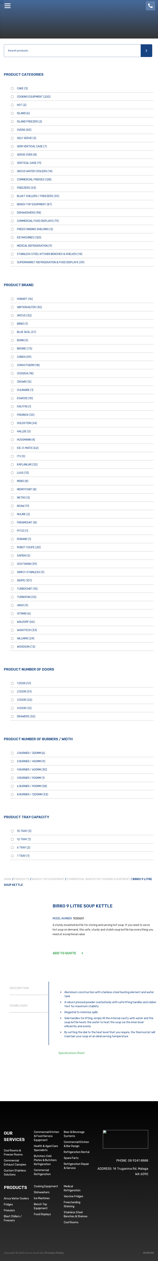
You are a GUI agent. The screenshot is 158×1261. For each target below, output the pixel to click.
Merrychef (26, 489)
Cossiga (25, 373)
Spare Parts (71, 1158)
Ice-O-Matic (28, 448)
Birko (22, 323)
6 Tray (23, 847)
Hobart (25, 299)
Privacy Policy (54, 1252)
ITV (21, 456)
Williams (25, 638)
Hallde (24, 431)
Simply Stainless (30, 572)
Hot (21, 105)
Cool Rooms (71, 1222)
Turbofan (26, 597)
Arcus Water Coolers (34, 171)
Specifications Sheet (72, 1053)
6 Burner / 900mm (32, 786)
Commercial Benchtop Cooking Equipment (98, 879)
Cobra (24, 357)
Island (23, 113)
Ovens (24, 130)
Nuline (23, 514)
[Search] (146, 50)
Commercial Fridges (34, 179)
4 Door (24, 708)
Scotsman (27, 564)
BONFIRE (148, 1252)
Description (19, 988)
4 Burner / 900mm (31, 778)
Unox (22, 605)
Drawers (26, 716)
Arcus (24, 315)
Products (21, 879)
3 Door (24, 700)
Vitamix (24, 613)
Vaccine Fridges (73, 1196)
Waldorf (26, 622)
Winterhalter (29, 307)
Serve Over (27, 154)
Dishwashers (29, 212)
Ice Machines (29, 237)
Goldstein (27, 423)
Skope (24, 580)
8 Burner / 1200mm (32, 794)
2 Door (24, 691)
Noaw (23, 506)
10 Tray (24, 831)
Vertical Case (29, 163)
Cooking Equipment (33, 96)
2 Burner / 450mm (31, 761)
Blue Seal (26, 332)
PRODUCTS (15, 1187)
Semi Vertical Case (32, 146)
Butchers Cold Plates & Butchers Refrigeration (45, 1160)
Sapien (23, 555)
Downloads (19, 1005)
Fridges (8, 1204)
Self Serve (26, 138)
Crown (24, 381)
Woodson (26, 646)
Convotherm (28, 365)
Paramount (27, 522)
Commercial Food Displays (38, 221)
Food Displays (42, 1214)
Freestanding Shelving (35, 229)
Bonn (22, 340)
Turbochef (27, 588)
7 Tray (23, 856)
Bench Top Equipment (34, 204)
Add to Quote (64, 953)
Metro (23, 497)
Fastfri (24, 406)
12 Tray (24, 839)
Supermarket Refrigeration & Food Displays (50, 262)
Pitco (22, 530)
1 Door (24, 683)
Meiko (22, 481)
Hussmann (26, 439)
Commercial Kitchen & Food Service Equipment (46, 1136)
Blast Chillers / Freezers (38, 196)
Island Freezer (29, 121)
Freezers (26, 187)
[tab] (29, 988)
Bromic (24, 348)
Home (8, 879)
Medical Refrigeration (34, 245)
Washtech (27, 630)
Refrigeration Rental (76, 1152)
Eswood (25, 398)
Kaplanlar (27, 464)
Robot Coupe (29, 547)
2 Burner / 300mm (31, 753)
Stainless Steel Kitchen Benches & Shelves (49, 254)
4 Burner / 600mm (32, 769)
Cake (22, 88)
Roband (24, 539)
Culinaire (25, 390)
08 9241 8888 (138, 1160)
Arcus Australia (79, 6)
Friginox (25, 415)
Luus (23, 473)
